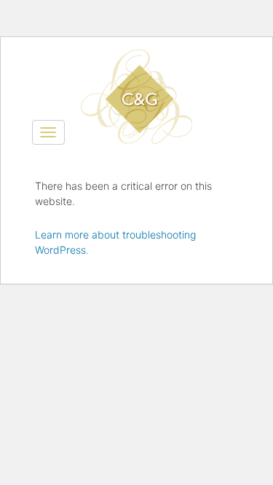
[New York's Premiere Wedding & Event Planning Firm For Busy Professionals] (137, 67)
